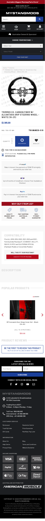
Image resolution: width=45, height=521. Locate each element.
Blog (23, 441)
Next (42, 314)
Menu (3, 29)
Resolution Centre (28, 425)
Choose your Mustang (21, 40)
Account (40, 29)
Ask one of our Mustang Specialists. (22, 8)
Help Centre (6, 444)
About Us (6, 441)
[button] (36, 141)
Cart (29, 29)
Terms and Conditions (29, 444)
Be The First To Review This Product (22, 349)
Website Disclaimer (28, 448)
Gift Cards (6, 432)
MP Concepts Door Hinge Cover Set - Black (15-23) (22, 323)
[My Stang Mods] (22, 13)
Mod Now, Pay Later (28, 432)
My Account (6, 425)
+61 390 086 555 (22, 414)
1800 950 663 (18, 411)
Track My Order (7, 428)
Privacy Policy (7, 448)
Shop (16, 29)
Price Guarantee (27, 428)
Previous (2, 314)
